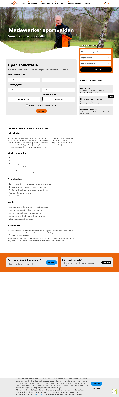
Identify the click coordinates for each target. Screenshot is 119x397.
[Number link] (109, 3)
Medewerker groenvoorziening (91, 99)
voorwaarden (48, 105)
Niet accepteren (97, 389)
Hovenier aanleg (86, 88)
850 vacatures (96, 70)
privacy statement (76, 394)
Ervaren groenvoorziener (89, 110)
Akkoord (97, 384)
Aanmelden (106, 262)
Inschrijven (51, 262)
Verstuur (41, 111)
